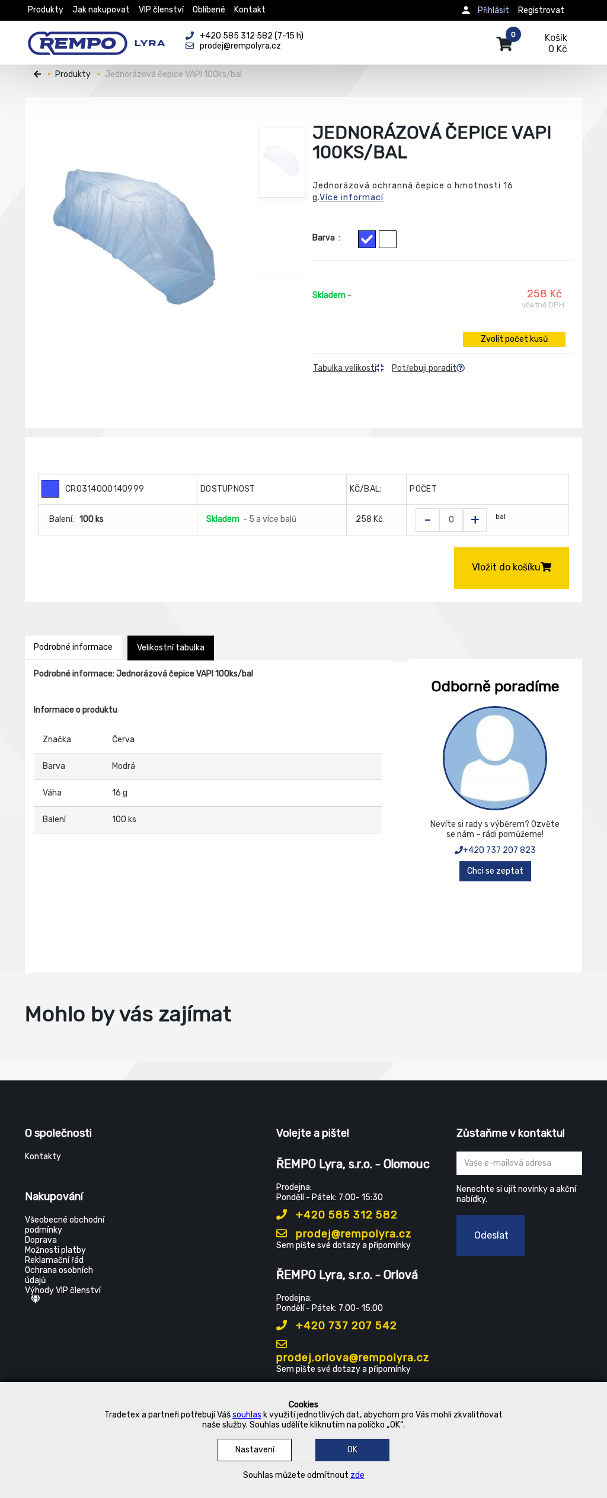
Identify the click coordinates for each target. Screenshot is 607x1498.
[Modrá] (367, 239)
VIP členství (161, 10)
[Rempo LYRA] (96, 37)
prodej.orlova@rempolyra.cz (353, 1357)
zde (357, 1475)
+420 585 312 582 (345, 1214)
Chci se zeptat (495, 871)
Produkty (45, 10)
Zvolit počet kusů (514, 339)
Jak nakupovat (101, 10)
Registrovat (541, 10)
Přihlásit (493, 10)
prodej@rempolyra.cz (352, 1233)
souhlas (246, 1415)
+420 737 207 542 (345, 1325)
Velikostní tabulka (171, 648)
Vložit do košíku (506, 567)
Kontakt (250, 10)
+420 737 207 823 (499, 850)
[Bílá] (388, 239)
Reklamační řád (54, 1260)
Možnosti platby (55, 1250)
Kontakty (43, 1156)
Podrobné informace (73, 647)
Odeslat (491, 1235)
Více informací (352, 198)
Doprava (41, 1240)
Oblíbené (209, 10)
